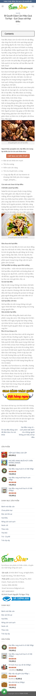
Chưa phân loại (6, 510)
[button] (2, 6)
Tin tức (18, 13)
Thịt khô (4, 533)
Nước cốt (4, 525)
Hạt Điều (4, 518)
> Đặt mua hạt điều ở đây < (18, 156)
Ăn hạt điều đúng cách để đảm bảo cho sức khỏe (9, 432)
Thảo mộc (5, 529)
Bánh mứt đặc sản (8, 506)
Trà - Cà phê (5, 537)
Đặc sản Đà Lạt (6, 514)
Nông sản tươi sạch (8, 522)
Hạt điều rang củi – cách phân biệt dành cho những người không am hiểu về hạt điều (27, 432)
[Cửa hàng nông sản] (15, 599)
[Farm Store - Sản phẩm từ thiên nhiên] (18, 6)
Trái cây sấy (5, 540)
